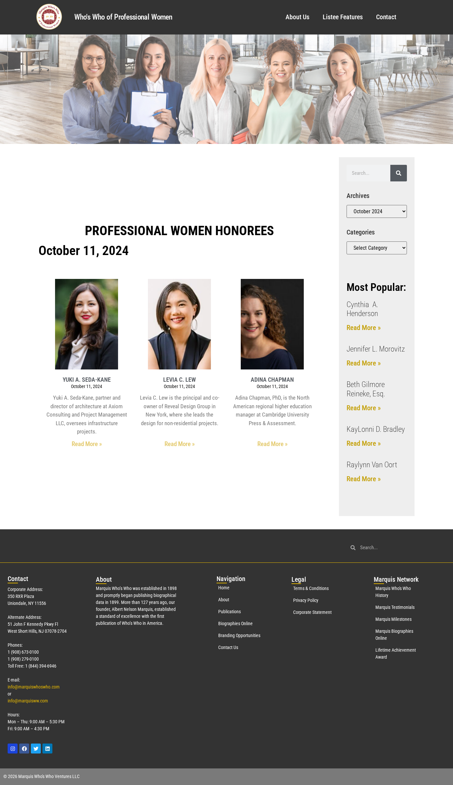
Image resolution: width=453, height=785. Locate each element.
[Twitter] (36, 748)
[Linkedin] (47, 748)
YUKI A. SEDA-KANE (87, 379)
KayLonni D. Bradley (376, 429)
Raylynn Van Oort (372, 464)
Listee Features (343, 17)
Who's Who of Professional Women (123, 17)
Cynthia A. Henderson (362, 309)
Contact (386, 17)
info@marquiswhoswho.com (34, 686)
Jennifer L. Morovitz (376, 349)
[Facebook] (24, 748)
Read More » (87, 444)
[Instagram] (13, 748)
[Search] (398, 173)
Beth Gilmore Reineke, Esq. (366, 389)
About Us (297, 17)
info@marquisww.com (28, 700)
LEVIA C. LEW (179, 379)
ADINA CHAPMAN (272, 379)
